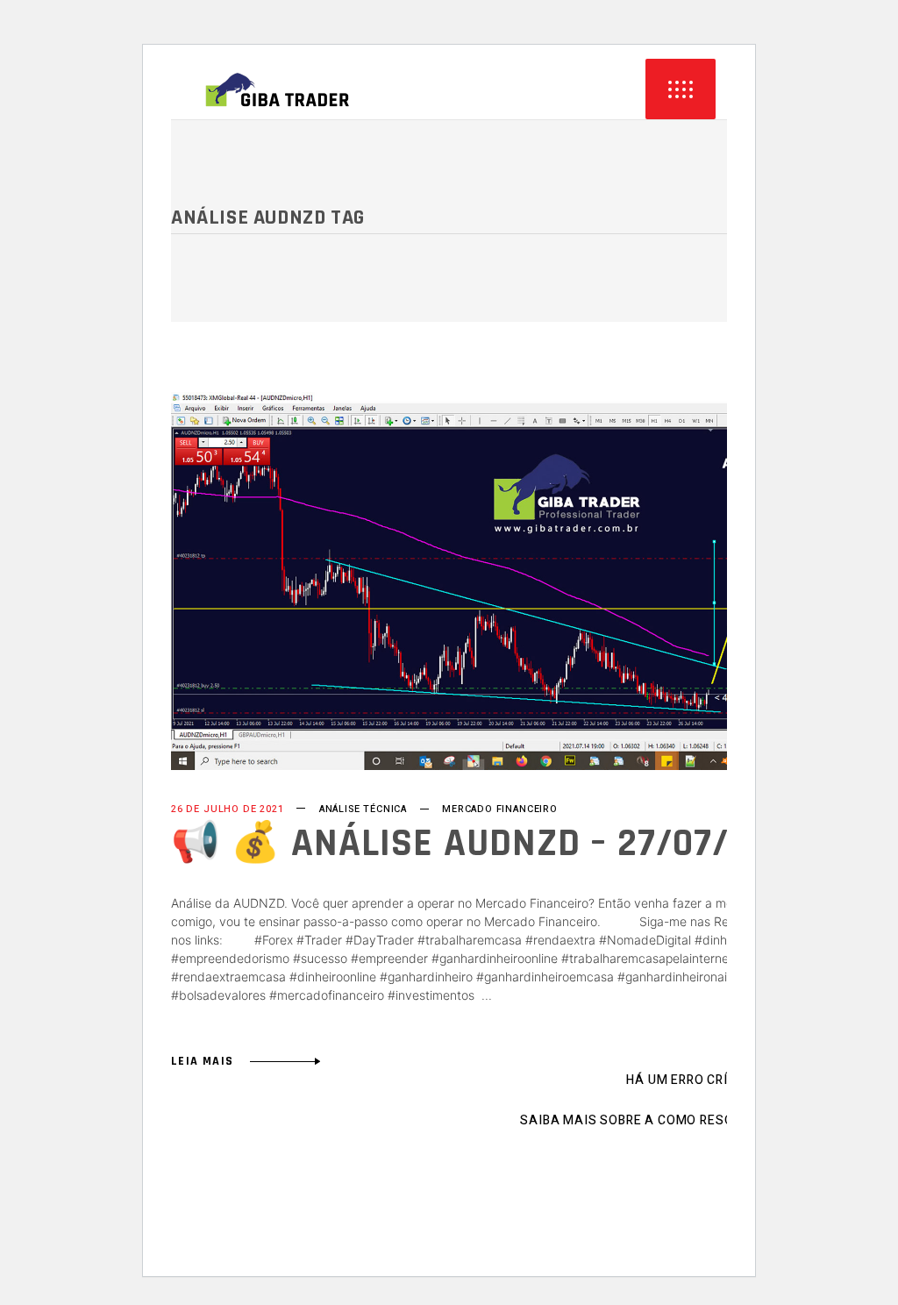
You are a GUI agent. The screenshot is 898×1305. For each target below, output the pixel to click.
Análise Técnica (363, 809)
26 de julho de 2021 (227, 809)
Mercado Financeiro (500, 809)
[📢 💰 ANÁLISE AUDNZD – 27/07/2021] (508, 581)
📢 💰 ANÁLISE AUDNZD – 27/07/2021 (488, 843)
